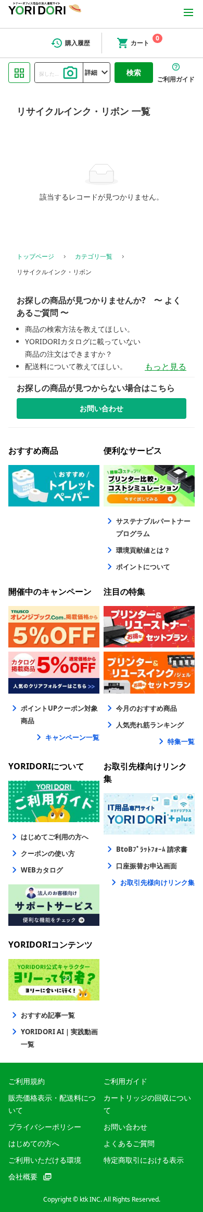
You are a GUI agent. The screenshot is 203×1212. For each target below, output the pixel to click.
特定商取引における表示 (144, 1160)
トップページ (35, 256)
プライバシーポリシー (44, 1127)
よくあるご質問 (129, 1143)
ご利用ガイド (125, 1081)
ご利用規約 (26, 1081)
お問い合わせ (125, 1127)
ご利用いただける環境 (44, 1160)
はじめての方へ (33, 1143)
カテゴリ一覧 (93, 256)
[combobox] (59, 72)
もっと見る (165, 366)
